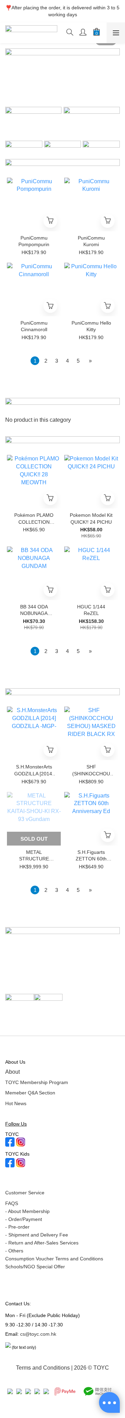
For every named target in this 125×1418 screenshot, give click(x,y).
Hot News (15, 1103)
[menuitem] (35, 360)
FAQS (11, 1203)
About (12, 1072)
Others (15, 1250)
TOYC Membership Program (36, 1082)
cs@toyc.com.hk (38, 1334)
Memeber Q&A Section (30, 1092)
